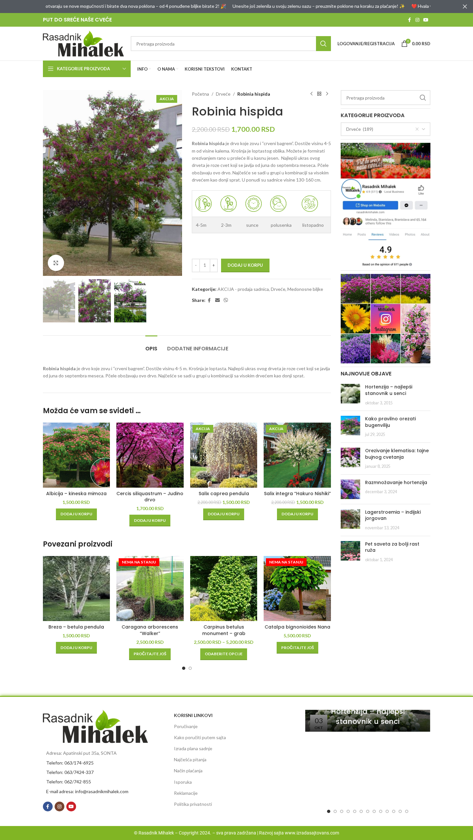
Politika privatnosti (193, 804)
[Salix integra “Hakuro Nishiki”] (297, 455)
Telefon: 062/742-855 (68, 781)
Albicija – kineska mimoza (76, 493)
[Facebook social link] (410, 20)
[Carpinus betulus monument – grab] (223, 588)
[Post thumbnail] (350, 395)
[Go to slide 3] (341, 811)
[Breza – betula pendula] (76, 588)
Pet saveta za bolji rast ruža (392, 547)
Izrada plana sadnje (193, 748)
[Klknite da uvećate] (56, 263)
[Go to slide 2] (190, 668)
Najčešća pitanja (190, 759)
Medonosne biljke (305, 289)
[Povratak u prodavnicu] (319, 94)
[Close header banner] (465, 6)
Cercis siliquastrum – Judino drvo (149, 496)
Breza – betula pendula (76, 627)
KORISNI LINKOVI (193, 715)
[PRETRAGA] (323, 43)
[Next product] (327, 94)
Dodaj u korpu (245, 265)
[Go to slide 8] (374, 811)
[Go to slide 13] (406, 811)
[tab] (151, 345)
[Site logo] (83, 43)
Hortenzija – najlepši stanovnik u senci (388, 390)
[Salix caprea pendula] (223, 455)
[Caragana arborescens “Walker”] (150, 588)
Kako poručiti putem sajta (200, 737)
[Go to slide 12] (400, 811)
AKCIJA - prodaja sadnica (243, 289)
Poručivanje (186, 726)
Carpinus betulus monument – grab (223, 630)
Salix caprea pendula (224, 493)
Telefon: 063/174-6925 (70, 762)
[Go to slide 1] (183, 668)
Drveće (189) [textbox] (359, 129)
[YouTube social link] (425, 20)
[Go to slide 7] (367, 811)
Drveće (223, 94)
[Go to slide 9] (380, 811)
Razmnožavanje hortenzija (396, 482)
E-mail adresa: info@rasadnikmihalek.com (87, 791)
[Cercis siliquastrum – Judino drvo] (150, 455)
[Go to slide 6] (361, 811)
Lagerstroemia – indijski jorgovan (393, 515)
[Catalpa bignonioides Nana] (297, 588)
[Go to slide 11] (393, 811)
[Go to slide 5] (354, 811)
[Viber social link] (226, 300)
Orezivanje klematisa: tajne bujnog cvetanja (397, 453)
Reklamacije (186, 793)
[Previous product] (311, 94)
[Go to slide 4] (348, 811)
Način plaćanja (188, 770)
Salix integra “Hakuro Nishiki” (297, 493)
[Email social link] (217, 300)
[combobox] (385, 129)
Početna (200, 94)
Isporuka (183, 782)
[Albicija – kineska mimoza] (76, 455)
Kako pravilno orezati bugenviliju (390, 421)
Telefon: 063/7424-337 (70, 772)
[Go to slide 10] (387, 811)
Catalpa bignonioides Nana (297, 627)
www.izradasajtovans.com (312, 832)
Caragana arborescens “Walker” (150, 630)
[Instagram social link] (417, 20)
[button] (76, 514)
